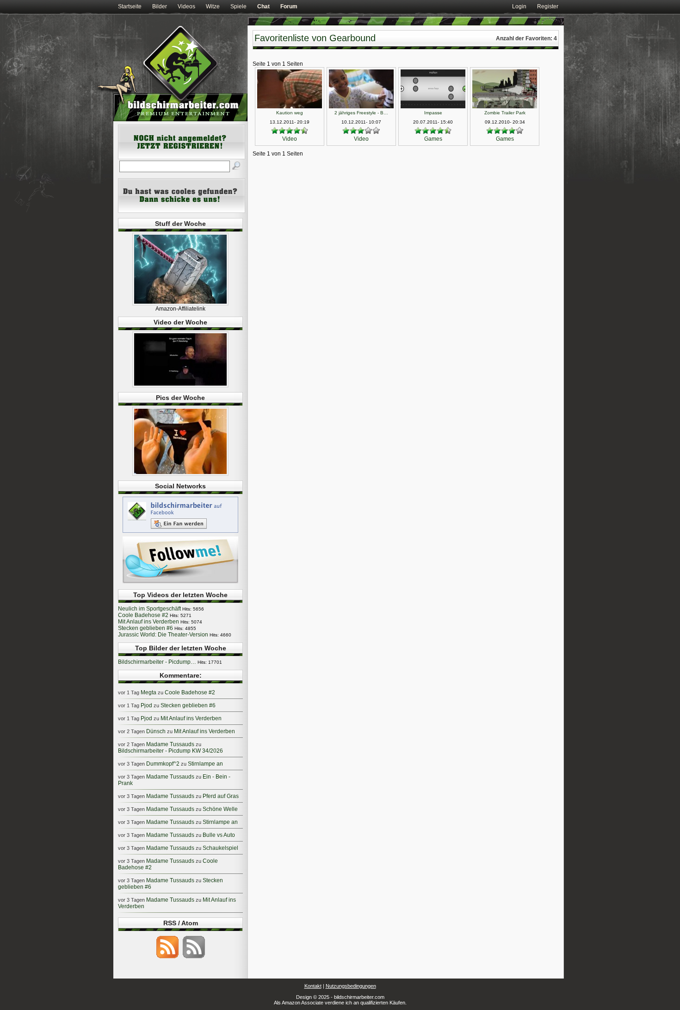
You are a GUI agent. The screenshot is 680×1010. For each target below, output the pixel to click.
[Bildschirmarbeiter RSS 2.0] (167, 957)
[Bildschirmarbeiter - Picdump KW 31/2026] (180, 474)
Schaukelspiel (220, 848)
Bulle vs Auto (219, 835)
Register (547, 6)
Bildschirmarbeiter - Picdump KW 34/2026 (170, 751)
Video (289, 139)
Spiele (238, 6)
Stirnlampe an (205, 764)
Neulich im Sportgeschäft (149, 608)
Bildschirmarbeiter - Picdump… (157, 662)
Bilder (159, 6)
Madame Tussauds (170, 744)
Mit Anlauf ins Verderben (148, 621)
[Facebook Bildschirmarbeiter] (180, 532)
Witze (213, 6)
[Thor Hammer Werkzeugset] (180, 303)
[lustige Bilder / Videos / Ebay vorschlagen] (181, 211)
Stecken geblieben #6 (145, 628)
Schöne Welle (220, 809)
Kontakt (312, 986)
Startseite (130, 6)
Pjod (146, 705)
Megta (148, 692)
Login (519, 6)
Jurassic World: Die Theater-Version (163, 634)
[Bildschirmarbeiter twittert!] (180, 583)
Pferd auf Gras (221, 796)
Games (433, 139)
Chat (263, 6)
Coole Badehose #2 (143, 615)
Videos (186, 6)
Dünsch (156, 731)
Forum (288, 6)
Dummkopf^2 (162, 764)
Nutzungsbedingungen (351, 986)
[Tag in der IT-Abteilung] (180, 385)
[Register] (181, 157)
